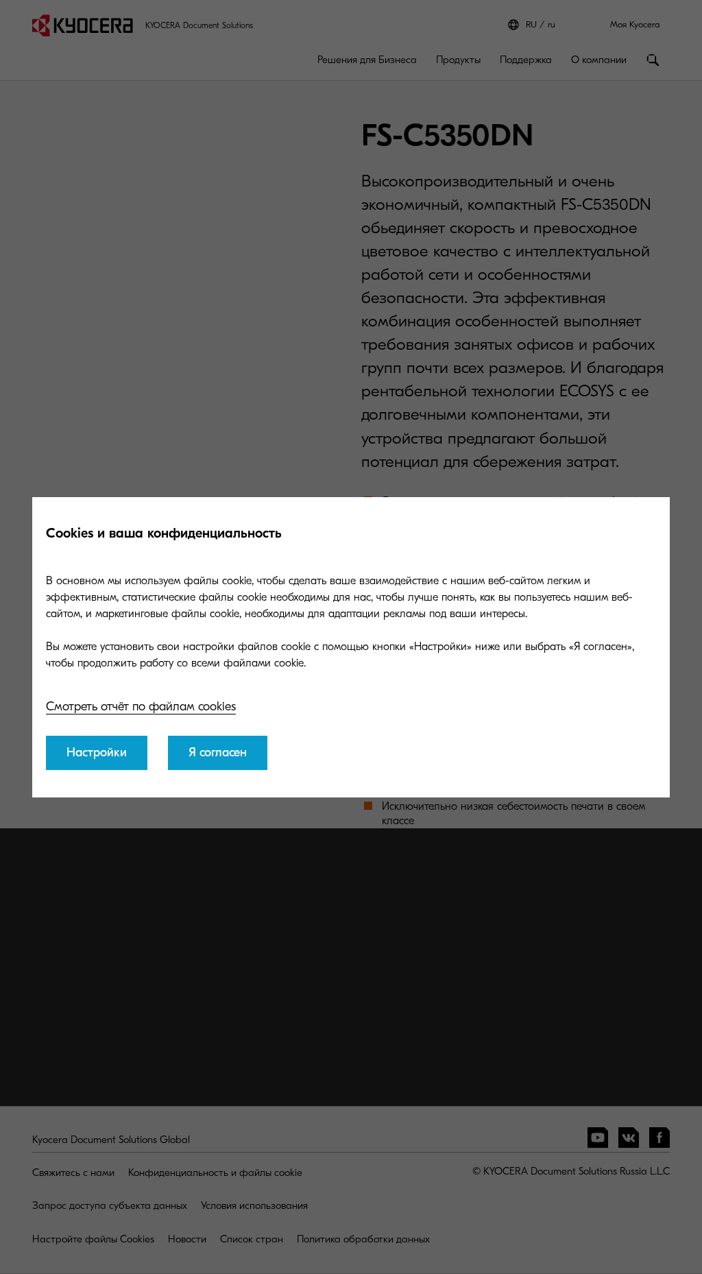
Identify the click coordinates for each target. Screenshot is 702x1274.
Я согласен (218, 752)
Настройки (96, 752)
